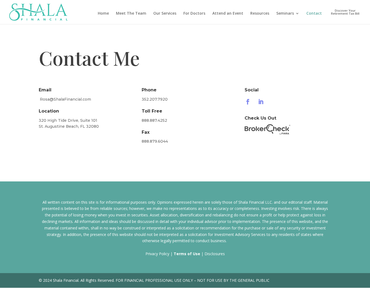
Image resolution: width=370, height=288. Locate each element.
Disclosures (215, 253)
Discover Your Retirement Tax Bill (345, 12)
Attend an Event (227, 13)
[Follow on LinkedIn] (260, 101)
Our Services (164, 13)
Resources (259, 13)
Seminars (285, 13)
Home (103, 13)
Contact (314, 13)
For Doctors (194, 13)
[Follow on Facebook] (247, 101)
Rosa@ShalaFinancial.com (65, 99)
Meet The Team (131, 13)
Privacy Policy (157, 253)
